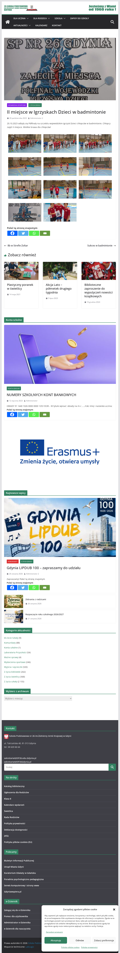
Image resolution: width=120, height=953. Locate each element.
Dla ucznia (19, 18)
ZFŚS (6, 835)
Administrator (31, 400)
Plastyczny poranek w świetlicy (20, 287)
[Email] (45, 233)
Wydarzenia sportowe (17, 105)
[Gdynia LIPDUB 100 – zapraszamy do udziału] (60, 527)
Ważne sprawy (11, 657)
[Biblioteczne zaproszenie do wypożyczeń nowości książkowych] (99, 264)
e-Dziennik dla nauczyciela (17, 928)
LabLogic (30, 946)
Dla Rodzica (40, 18)
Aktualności (20, 25)
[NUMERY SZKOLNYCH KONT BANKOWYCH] (60, 354)
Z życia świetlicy (12, 676)
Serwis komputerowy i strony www (21, 885)
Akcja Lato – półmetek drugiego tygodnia (59, 288)
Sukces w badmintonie (99, 245)
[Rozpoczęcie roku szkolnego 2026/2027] (13, 616)
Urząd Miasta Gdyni (14, 866)
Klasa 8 (7, 798)
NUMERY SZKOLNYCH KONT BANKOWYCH (41, 394)
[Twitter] (23, 233)
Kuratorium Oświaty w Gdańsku (20, 873)
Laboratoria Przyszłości (15, 652)
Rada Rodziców (11, 817)
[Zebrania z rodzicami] (13, 601)
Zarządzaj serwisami (54, 932)
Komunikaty (12, 561)
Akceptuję (56, 940)
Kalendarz (41, 25)
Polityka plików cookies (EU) (18, 842)
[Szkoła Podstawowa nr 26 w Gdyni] (7, 21)
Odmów (80, 940)
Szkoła (58, 18)
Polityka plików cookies (70, 947)
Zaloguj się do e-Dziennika (17, 910)
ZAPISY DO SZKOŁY (79, 18)
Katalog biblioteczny (14, 786)
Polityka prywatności (89, 947)
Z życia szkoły (35, 105)
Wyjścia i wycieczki (13, 667)
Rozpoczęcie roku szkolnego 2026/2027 (44, 614)
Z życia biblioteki (12, 671)
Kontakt (56, 25)
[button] (114, 909)
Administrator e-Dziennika (17, 922)
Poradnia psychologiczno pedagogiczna (24, 879)
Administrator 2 (36, 118)
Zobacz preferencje (104, 940)
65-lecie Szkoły (11, 637)
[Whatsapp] (34, 233)
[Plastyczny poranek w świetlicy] (21, 264)
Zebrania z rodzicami (35, 599)
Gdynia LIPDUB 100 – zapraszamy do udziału (43, 567)
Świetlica (8, 811)
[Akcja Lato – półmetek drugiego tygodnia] (60, 264)
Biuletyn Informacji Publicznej (19, 860)
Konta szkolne (14, 388)
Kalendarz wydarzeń (14, 804)
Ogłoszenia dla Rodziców (16, 792)
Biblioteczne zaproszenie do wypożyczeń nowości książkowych (98, 290)
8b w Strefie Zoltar (18, 245)
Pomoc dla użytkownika (16, 916)
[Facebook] (12, 233)
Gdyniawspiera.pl (12, 891)
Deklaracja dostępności (15, 829)
